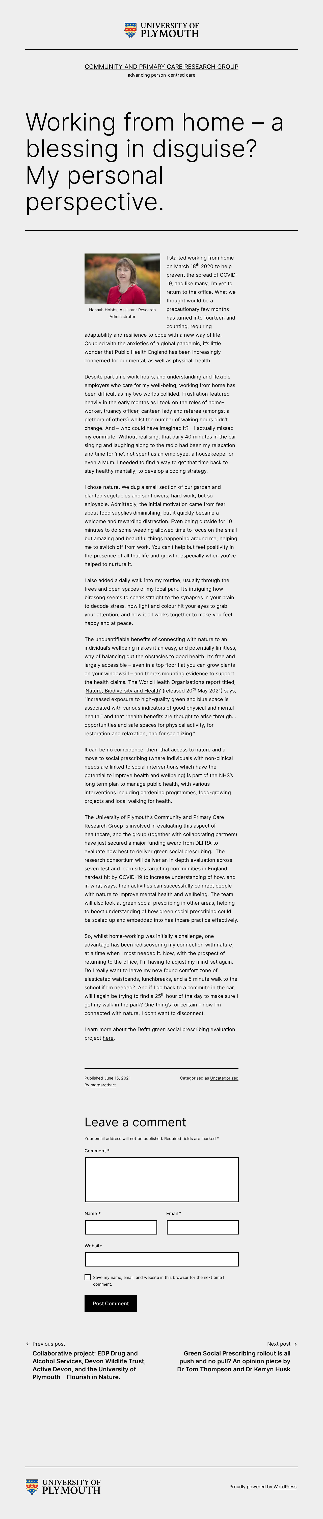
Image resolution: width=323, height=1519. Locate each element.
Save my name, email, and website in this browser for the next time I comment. (158, 1281)
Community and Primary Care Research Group (161, 66)
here (108, 1038)
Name (93, 1213)
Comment (97, 1150)
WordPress (285, 1486)
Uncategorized (224, 1078)
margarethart (103, 1084)
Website (93, 1245)
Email (173, 1213)
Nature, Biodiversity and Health (123, 691)
